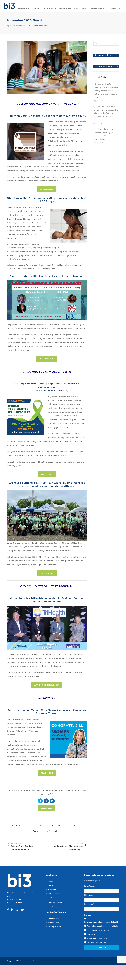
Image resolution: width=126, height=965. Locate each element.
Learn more (47, 189)
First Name (89, 895)
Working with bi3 (54, 927)
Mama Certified (64, 826)
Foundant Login (54, 918)
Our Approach (53, 894)
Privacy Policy (38, 961)
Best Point (16, 826)
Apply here (47, 474)
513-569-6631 (17, 900)
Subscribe (46, 808)
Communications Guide (57, 931)
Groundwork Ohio (47, 826)
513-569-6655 (16, 903)
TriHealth (77, 826)
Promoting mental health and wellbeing (102, 926)
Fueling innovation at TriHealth (99, 930)
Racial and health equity (96, 942)
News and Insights (55, 902)
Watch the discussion (47, 685)
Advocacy (91, 934)
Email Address (90, 886)
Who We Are (53, 885)
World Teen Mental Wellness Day (46, 831)
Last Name (89, 904)
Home (50, 881)
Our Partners (53, 898)
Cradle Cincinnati (30, 826)
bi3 (11, 25)
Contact (51, 906)
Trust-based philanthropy (97, 938)
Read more (47, 773)
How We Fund (53, 889)
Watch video (47, 573)
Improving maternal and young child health (101, 922)
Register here (47, 359)
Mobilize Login (53, 922)
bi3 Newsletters (41, 25)
